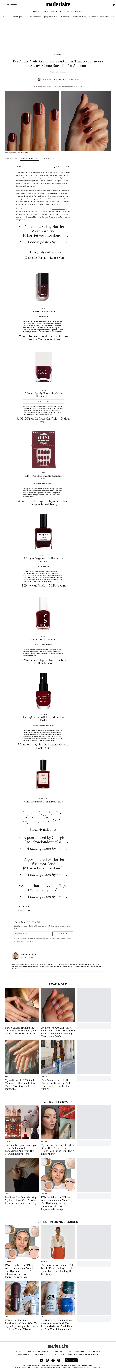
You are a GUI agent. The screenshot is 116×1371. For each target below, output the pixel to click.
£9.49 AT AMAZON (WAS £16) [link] (43, 483)
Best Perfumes (93, 17)
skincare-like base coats (30, 814)
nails (25, 186)
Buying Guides (74, 79)
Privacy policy (24, 1354)
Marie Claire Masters (34, 17)
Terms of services (34, 938)
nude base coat (28, 738)
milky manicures (40, 191)
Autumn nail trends (37, 183)
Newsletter (67, 166)
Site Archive (19, 1351)
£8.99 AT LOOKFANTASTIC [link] (43, 644)
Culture (69, 11)
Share (20, 166)
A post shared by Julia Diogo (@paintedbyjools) (44, 888)
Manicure (21, 911)
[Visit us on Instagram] (47, 1360)
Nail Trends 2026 (64, 17)
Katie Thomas (47, 79)
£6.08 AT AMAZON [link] (43, 401)
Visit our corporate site (85, 1365)
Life (61, 11)
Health (54, 11)
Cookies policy (39, 1354)
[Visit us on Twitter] (41, 1360)
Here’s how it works (78, 86)
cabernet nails (59, 193)
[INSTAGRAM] (33, 954)
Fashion (36, 11)
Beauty (45, 11)
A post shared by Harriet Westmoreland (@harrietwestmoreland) (43, 231)
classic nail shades (58, 209)
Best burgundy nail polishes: (29, 158)
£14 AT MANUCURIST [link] (43, 807)
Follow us (58, 166)
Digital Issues (104, 17)
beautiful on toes (49, 204)
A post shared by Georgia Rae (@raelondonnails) (44, 839)
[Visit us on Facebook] (53, 1360)
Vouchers (79, 11)
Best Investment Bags (79, 17)
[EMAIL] (35, 954)
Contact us (57, 1351)
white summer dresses (47, 175)
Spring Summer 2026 (50, 17)
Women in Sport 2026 (19, 17)
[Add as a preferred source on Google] (82, 1360)
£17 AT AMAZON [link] (43, 566)
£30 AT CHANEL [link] (43, 317)
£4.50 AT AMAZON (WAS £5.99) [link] (43, 725)
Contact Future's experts (38, 1351)
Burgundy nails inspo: (48, 158)
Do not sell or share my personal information (79, 1354)
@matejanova (24, 152)
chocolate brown (41, 579)
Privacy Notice (62, 938)
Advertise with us (95, 1351)
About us (53, 1354)
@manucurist (15, 152)
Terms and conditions (75, 1351)
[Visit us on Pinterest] (58, 1360)
